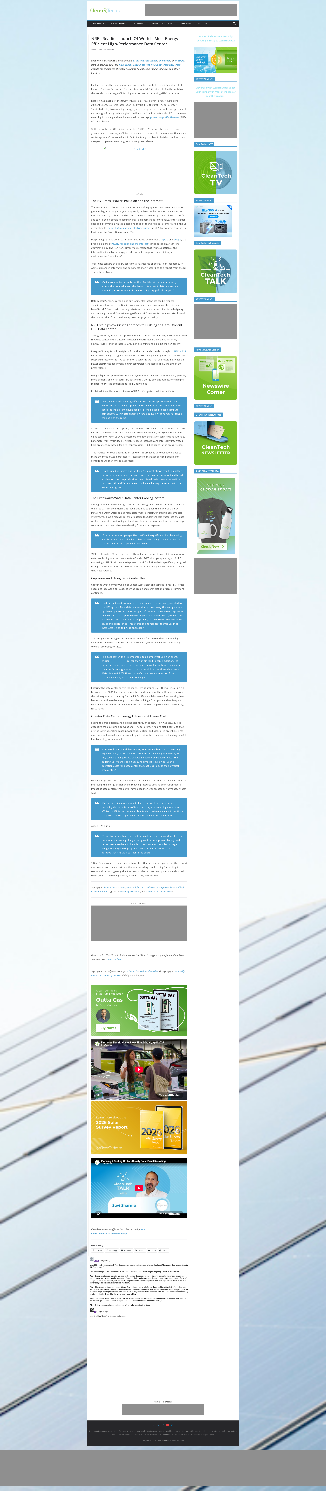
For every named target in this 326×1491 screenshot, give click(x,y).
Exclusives (167, 23)
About (201, 23)
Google (177, 239)
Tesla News (152, 23)
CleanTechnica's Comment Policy (109, 1233)
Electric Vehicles (119, 23)
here (142, 1229)
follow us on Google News (159, 891)
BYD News (138, 23)
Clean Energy (97, 23)
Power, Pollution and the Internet (129, 243)
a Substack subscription (145, 60)
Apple (165, 239)
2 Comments (111, 49)
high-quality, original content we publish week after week (149, 64)
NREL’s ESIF (180, 351)
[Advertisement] (191, 10)
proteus (103, 49)
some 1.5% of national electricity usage (129, 227)
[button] (105, 23)
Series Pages (185, 23)
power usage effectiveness (164, 117)
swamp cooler (119, 660)
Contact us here (113, 959)
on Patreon (165, 60)
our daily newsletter (130, 891)
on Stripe (179, 60)
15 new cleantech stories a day (142, 971)
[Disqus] (139, 1288)
